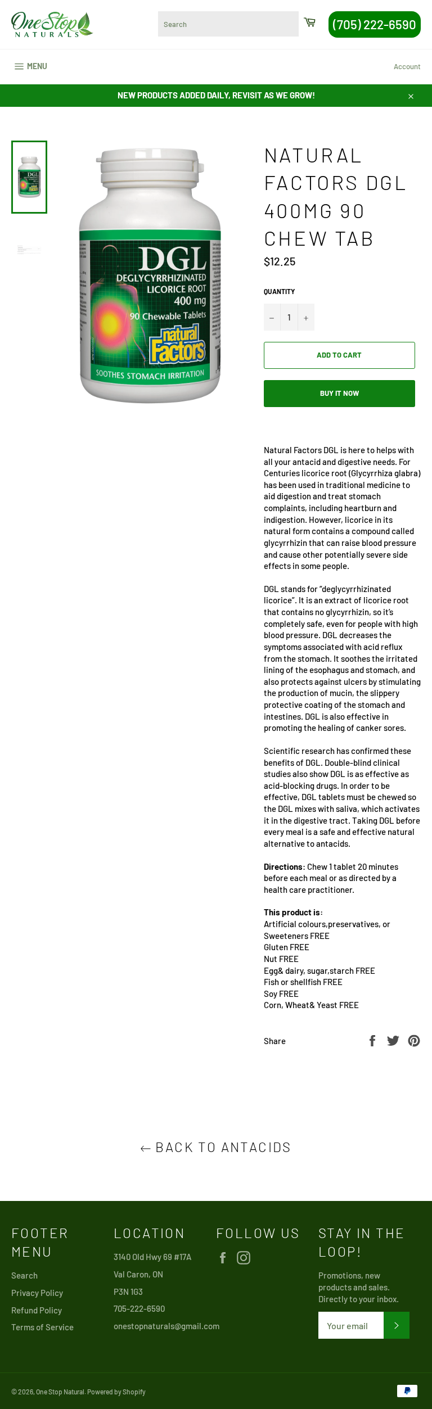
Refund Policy (36, 1310)
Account (407, 66)
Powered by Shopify (116, 1392)
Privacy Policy (37, 1293)
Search (24, 1275)
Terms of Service (42, 1327)
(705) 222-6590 (374, 24)
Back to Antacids (221, 1147)
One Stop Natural (60, 1392)
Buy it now (339, 393)
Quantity (279, 291)
